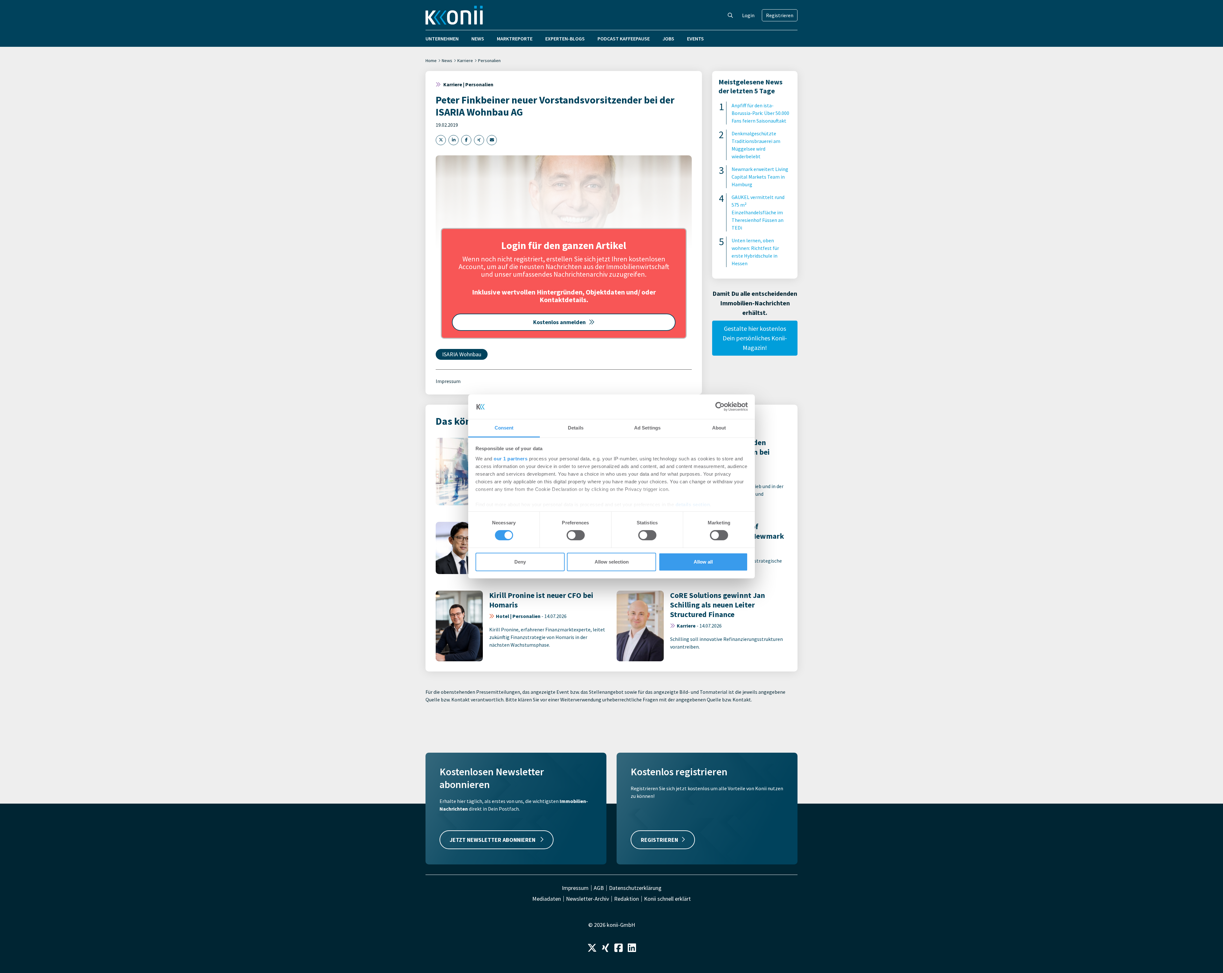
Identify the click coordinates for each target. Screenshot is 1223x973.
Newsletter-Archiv (587, 899)
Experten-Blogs (565, 38)
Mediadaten (546, 899)
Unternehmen (442, 38)
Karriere (465, 60)
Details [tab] (575, 427)
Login (748, 15)
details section (693, 504)
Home (431, 60)
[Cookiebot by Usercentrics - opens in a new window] (720, 406)
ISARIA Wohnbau (461, 354)
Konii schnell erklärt (667, 899)
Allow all (703, 562)
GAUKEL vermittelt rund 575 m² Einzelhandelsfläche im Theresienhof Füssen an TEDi (758, 212)
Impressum (448, 381)
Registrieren (779, 15)
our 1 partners (510, 458)
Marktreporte (515, 38)
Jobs (668, 38)
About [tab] (719, 427)
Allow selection (612, 562)
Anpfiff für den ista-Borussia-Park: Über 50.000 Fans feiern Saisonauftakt (760, 113)
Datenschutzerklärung (635, 888)
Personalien (489, 60)
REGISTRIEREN (659, 839)
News (477, 38)
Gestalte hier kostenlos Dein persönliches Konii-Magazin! (755, 338)
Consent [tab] (504, 427)
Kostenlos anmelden (559, 322)
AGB (599, 888)
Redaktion (626, 899)
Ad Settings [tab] (647, 427)
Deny (520, 562)
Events (695, 38)
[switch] (576, 535)
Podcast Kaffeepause (623, 38)
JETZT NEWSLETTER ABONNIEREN (493, 839)
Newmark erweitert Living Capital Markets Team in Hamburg (760, 177)
